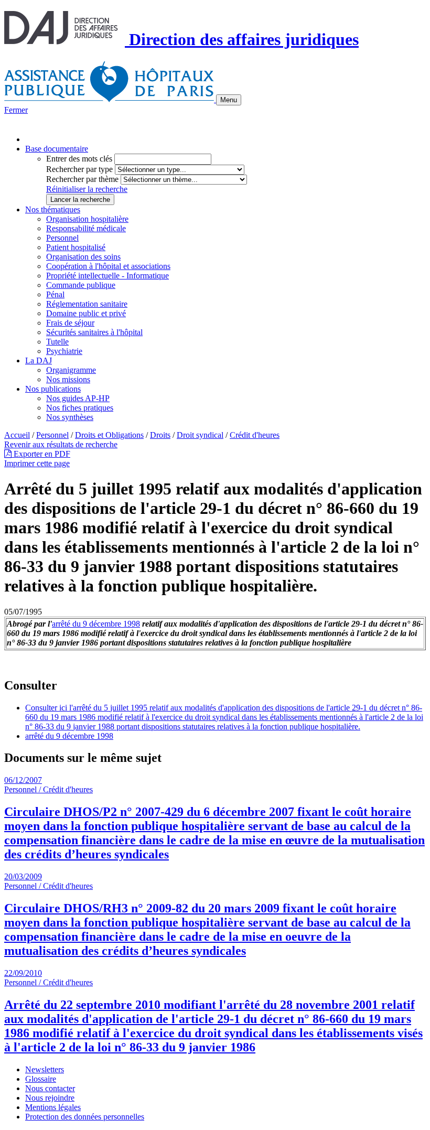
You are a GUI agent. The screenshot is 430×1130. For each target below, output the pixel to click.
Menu (228, 100)
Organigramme (71, 369)
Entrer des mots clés (79, 158)
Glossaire (40, 1078)
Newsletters (44, 1069)
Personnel (62, 237)
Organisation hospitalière (87, 218)
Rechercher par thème (82, 179)
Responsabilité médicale (86, 228)
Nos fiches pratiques (79, 407)
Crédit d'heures (255, 435)
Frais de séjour (70, 322)
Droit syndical (200, 435)
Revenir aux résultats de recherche (60, 444)
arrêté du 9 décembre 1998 (96, 623)
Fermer (16, 109)
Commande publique (80, 285)
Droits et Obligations (109, 435)
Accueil (17, 435)
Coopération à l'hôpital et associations (108, 266)
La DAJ (38, 360)
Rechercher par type (79, 169)
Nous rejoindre (49, 1097)
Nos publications (53, 388)
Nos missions (68, 379)
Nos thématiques (52, 209)
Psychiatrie (64, 351)
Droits (160, 435)
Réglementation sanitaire (86, 303)
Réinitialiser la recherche (86, 189)
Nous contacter (50, 1088)
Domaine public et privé (86, 313)
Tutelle (57, 341)
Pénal (55, 294)
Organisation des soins (83, 256)
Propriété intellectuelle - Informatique (107, 275)
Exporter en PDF (41, 453)
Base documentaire (56, 148)
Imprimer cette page (37, 463)
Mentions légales (53, 1107)
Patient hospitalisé (75, 247)
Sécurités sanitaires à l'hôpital (94, 332)
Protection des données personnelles (84, 1116)
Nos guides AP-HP (78, 398)
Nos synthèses (69, 417)
